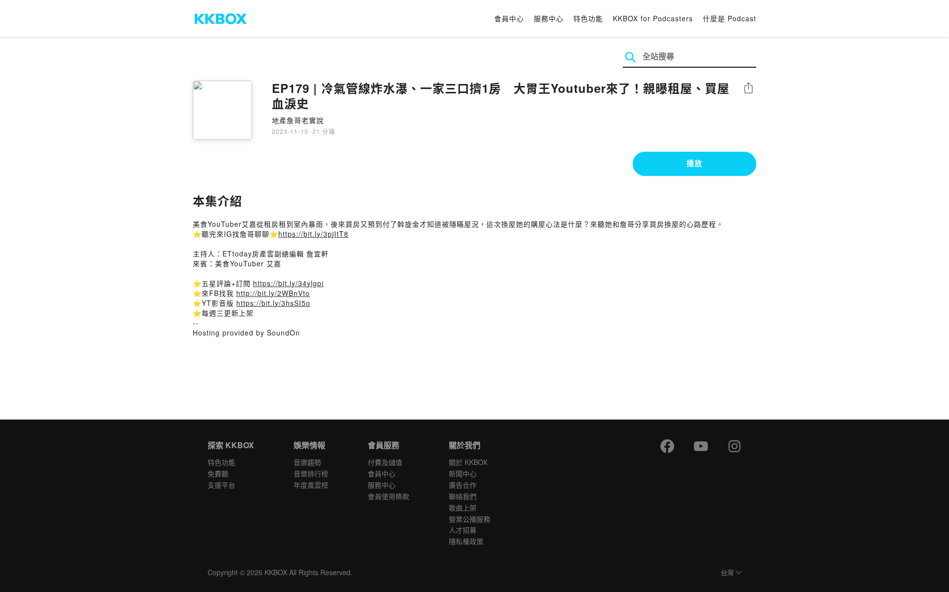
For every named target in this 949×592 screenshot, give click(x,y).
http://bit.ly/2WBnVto (273, 293)
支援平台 (221, 485)
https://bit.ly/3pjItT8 (313, 234)
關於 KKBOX (468, 462)
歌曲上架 (462, 507)
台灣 (727, 573)
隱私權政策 (466, 541)
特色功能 (588, 18)
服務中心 (548, 18)
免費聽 (218, 473)
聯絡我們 (462, 496)
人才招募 (462, 530)
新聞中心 (462, 473)
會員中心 (509, 18)
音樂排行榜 (311, 473)
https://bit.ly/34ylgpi (288, 283)
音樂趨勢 (307, 462)
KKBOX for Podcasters (653, 18)
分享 (748, 88)
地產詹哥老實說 (298, 120)
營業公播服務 (469, 519)
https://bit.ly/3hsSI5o (273, 303)
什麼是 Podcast (729, 18)
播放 (694, 163)
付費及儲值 (385, 462)
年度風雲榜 (311, 485)
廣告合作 (462, 485)
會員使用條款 (388, 496)
